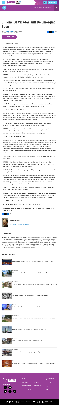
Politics (14, 259)
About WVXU (25, 382)
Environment (15, 315)
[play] (4, 8)
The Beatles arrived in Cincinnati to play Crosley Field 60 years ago (30, 295)
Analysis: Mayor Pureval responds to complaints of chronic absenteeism (31, 307)
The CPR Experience (27, 378)
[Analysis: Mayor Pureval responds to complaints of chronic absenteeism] (7, 307)
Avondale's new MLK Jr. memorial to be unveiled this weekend (29, 329)
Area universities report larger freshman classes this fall (27, 340)
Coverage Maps (49, 382)
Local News (15, 270)
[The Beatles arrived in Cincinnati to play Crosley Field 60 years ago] (7, 296)
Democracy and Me (38, 385)
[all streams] (56, 8)
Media (13, 293)
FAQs (47, 386)
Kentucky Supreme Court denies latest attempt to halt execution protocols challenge (34, 363)
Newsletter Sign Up (26, 389)
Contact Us (36, 382)
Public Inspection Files (50, 379)
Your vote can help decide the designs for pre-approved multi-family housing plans (34, 284)
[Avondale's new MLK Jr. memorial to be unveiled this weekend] (7, 329)
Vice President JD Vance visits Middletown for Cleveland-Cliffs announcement (33, 261)
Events (35, 378)
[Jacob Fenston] (5, 222)
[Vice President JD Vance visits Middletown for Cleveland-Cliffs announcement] (7, 262)
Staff (47, 389)
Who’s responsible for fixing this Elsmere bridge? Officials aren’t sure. (31, 273)
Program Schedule (26, 385)
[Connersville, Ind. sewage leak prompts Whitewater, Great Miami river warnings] (7, 318)
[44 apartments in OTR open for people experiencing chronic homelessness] (7, 352)
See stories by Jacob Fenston (19, 224)
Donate (52, 2)
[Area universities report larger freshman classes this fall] (7, 341)
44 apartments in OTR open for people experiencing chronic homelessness (32, 352)
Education (14, 338)
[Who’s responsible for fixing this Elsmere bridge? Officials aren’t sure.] (7, 273)
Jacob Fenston (10, 31)
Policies (35, 389)
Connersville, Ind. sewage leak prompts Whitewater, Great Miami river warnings (33, 318)
